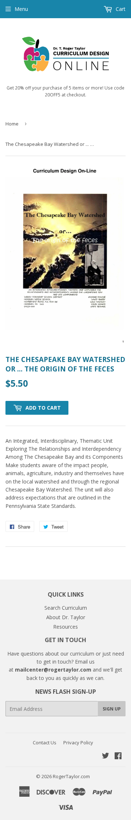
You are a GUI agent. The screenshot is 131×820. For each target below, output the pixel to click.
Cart (120, 8)
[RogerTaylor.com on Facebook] (118, 756)
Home (12, 123)
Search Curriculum (65, 607)
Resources (65, 626)
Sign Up (112, 709)
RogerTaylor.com (71, 776)
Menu (21, 8)
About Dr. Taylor (65, 617)
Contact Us (44, 742)
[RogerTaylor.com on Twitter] (105, 756)
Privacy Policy (78, 742)
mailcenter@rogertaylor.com (53, 669)
